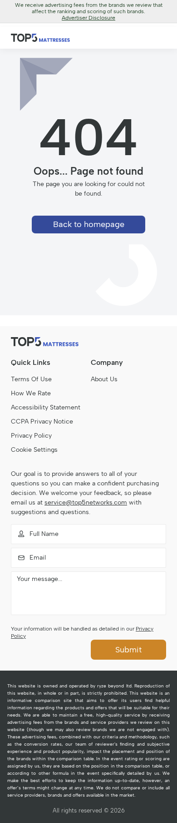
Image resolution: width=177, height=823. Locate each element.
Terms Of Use (31, 379)
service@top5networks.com (85, 502)
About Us (104, 379)
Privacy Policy (31, 435)
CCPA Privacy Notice (42, 421)
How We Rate (31, 393)
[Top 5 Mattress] (88, 341)
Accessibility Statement (45, 407)
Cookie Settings (34, 450)
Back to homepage (88, 224)
